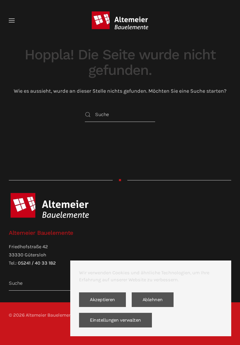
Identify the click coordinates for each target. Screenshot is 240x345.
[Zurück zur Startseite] (120, 20)
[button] (12, 20)
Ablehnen (153, 299)
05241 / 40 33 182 (37, 263)
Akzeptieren (102, 299)
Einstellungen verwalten (115, 320)
